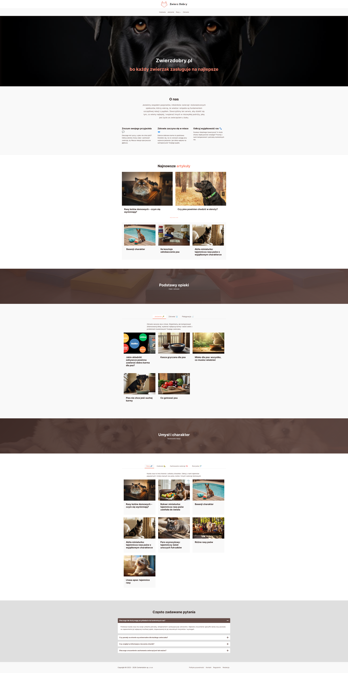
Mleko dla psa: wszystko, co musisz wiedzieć (208, 358)
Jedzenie (170, 12)
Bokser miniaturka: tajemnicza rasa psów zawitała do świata (199, 210)
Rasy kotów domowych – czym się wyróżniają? (139, 505)
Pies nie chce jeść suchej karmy (139, 399)
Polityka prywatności (196, 667)
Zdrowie (186, 12)
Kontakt (208, 667)
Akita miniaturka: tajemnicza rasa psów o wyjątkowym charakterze (208, 252)
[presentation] (147, 189)
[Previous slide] (124, 194)
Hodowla (162, 12)
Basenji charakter (135, 249)
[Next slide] (223, 194)
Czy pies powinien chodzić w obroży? (144, 209)
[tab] (170, 217)
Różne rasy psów (204, 542)
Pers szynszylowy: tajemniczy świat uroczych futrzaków (171, 545)
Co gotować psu (169, 398)
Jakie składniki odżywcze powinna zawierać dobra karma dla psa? (138, 361)
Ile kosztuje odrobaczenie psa (169, 250)
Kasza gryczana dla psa (173, 357)
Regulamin (217, 667)
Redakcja (226, 667)
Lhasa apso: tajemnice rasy (138, 581)
